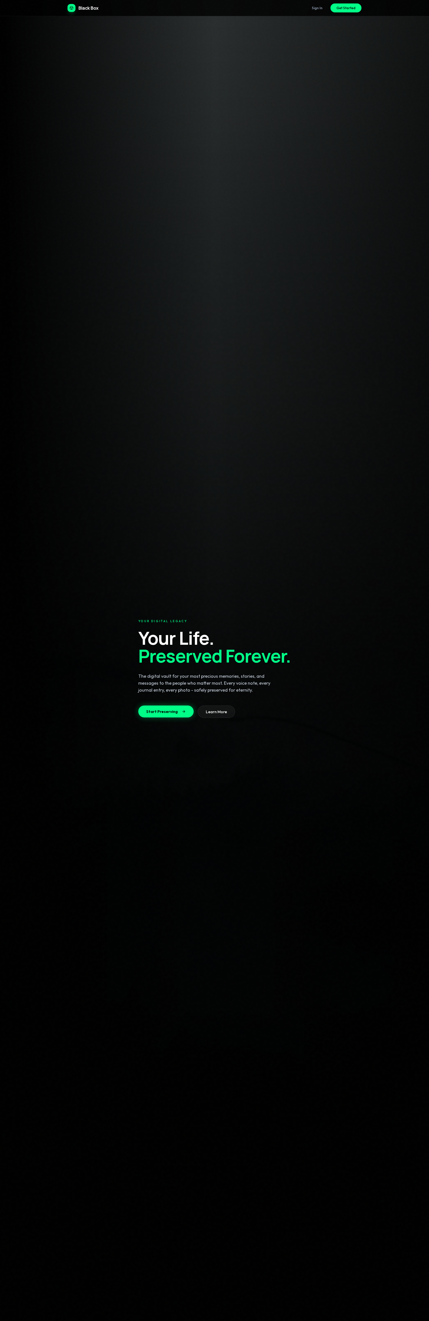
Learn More (216, 711)
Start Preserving (162, 711)
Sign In (317, 8)
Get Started (346, 8)
